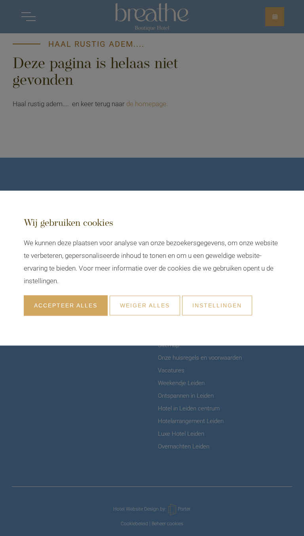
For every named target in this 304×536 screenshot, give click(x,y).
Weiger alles (145, 305)
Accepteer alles (65, 305)
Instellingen (217, 305)
